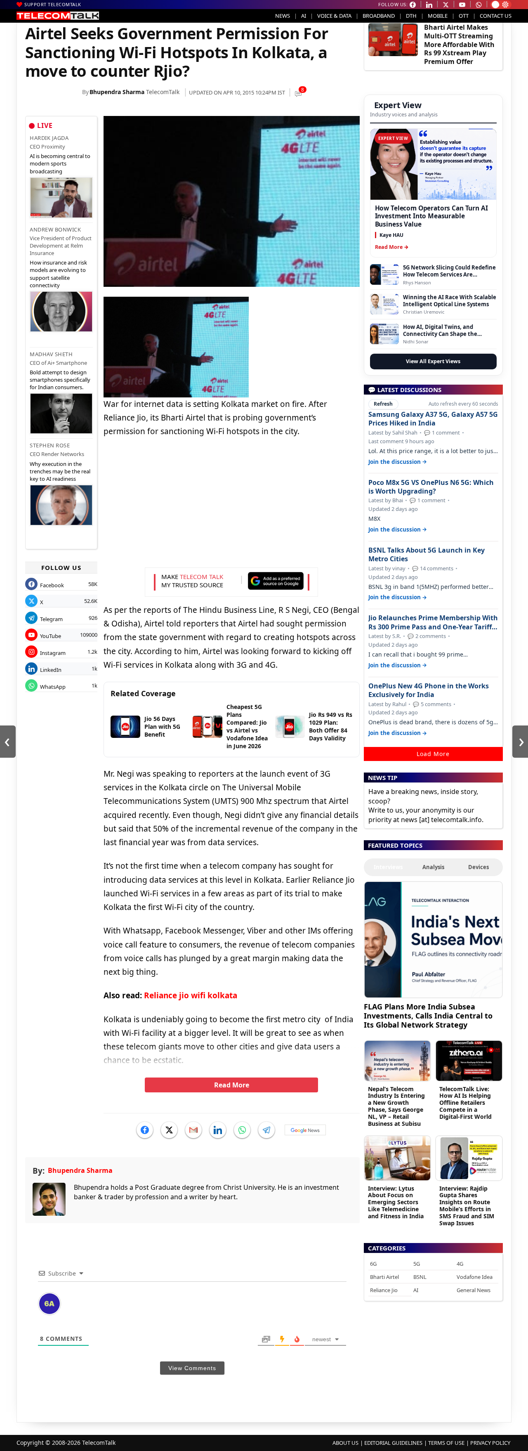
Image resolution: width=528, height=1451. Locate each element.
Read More (231, 1084)
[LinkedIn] (218, 1130)
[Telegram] (266, 1130)
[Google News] (305, 1130)
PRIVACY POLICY (490, 1442)
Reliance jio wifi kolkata (190, 995)
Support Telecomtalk (52, 4)
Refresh (383, 403)
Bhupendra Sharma (117, 92)
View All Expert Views (433, 361)
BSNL (420, 1277)
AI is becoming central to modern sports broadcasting (60, 163)
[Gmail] (193, 1130)
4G (460, 1263)
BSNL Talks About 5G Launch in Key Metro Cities (426, 554)
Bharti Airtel (384, 1277)
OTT (464, 15)
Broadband (379, 15)
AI (303, 15)
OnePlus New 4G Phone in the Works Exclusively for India (428, 690)
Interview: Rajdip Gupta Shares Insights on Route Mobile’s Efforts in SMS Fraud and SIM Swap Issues (466, 1205)
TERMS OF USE (446, 1442)
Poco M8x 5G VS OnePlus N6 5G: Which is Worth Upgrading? (431, 487)
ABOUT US (345, 1442)
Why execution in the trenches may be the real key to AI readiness (60, 471)
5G (416, 1263)
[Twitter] (169, 1130)
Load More (433, 754)
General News (473, 1290)
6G (373, 1263)
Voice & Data (334, 15)
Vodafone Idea (475, 1277)
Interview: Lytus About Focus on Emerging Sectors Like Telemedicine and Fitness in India (396, 1202)
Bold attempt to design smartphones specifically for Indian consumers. (60, 380)
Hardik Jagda (49, 138)
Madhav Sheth (51, 354)
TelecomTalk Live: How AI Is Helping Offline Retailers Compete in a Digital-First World (465, 1102)
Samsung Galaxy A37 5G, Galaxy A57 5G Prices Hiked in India (433, 419)
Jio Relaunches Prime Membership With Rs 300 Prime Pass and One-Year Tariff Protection (433, 622)
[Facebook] (145, 1130)
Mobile (438, 15)
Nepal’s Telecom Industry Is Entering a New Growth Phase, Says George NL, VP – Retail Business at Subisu (396, 1106)
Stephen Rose (50, 445)
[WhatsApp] (242, 1130)
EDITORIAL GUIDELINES (393, 1442)
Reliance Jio (384, 1290)
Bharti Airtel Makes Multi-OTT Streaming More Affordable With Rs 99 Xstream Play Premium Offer (459, 44)
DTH (411, 15)
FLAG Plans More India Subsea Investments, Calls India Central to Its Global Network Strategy (428, 1015)
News (282, 15)
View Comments (192, 1368)
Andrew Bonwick (55, 229)
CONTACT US (496, 15)
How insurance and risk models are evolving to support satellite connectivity (58, 274)
